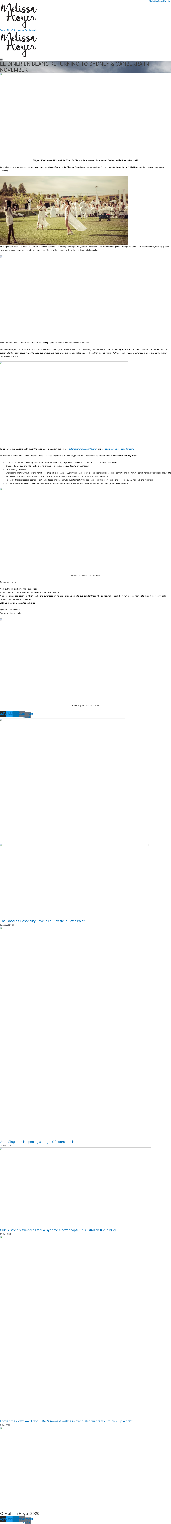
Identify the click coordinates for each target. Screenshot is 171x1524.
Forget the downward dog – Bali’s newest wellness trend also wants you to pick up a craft (66, 1421)
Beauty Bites (6, 30)
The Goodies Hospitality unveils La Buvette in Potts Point (42, 921)
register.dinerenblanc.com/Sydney (82, 449)
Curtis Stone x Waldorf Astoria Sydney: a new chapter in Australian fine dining (58, 1230)
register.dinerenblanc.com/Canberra (118, 449)
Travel (161, 1)
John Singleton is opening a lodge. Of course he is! (37, 1142)
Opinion (167, 1)
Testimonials (31, 30)
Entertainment (18, 30)
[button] (85, 59)
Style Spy (153, 1)
